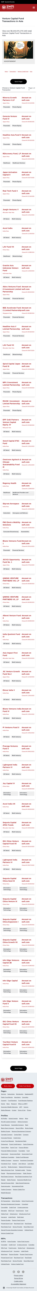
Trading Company (6, 1189)
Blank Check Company (7, 1128)
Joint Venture (22, 1163)
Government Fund (27, 1154)
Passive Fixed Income (18, 1220)
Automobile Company (17, 1125)
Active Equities (16, 1201)
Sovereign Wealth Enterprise (9, 1107)
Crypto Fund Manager (7, 1141)
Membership (19, 1094)
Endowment (4, 1144)
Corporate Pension (6, 1138)
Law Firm (3, 1167)
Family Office (5, 1147)
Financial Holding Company (9, 1150)
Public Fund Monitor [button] (25, 1086)
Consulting (25, 1097)
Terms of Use (22, 1110)
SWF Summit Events (8, 2)
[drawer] (34, 7)
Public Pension (27, 1173)
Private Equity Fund (6, 1223)
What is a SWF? (22, 1103)
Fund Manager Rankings (25, 1100)
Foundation (21, 1150)
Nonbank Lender (20, 1170)
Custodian (31, 1244)
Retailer (3, 1180)
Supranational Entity (17, 1186)
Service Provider (17, 1227)
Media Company (12, 1167)
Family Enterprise (28, 1144)
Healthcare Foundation (7, 1157)
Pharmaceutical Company (14, 1173)
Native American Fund (7, 1170)
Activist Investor (13, 1118)
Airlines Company (23, 1121)
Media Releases (5, 1110)
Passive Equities (6, 1220)
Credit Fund (12, 1207)
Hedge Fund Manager (22, 1157)
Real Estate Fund (6, 1227)
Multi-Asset (20, 1217)
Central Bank (18, 1134)
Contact (14, 1110)
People (3, 1173)
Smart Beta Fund (28, 1227)
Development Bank (20, 1141)
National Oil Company (25, 1167)
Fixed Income (20, 1210)
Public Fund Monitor (7, 1097)
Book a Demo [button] (8, 1086)
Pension (28, 1170)
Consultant (25, 1204)
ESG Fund (11, 1210)
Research (14, 1103)
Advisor (21, 1118)
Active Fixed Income (27, 1201)
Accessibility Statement (18, 1284)
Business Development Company (21, 1131)
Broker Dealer (29, 1128)
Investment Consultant (26, 1160)
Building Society (5, 1131)
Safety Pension (11, 1180)
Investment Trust (6, 1163)
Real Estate (28, 1223)
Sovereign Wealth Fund (24, 1180)
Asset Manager (5, 1125)
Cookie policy (18, 1281)
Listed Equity (12, 1217)
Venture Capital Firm (19, 1189)
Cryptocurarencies (23, 1207)
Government (4, 1154)
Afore (26, 1118)
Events (3, 1103)
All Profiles (4, 1118)
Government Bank (15, 1154)
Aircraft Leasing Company (8, 1121)
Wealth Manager (6, 1192)
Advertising (17, 1097)
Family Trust (13, 1147)
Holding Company (6, 1160)
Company (25, 1134)
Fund (28, 1150)
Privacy (29, 1110)
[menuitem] (4, 1094)
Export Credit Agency (15, 1144)
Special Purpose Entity (7, 1183)
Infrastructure (14, 1214)
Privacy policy (18, 1275)
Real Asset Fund (18, 1223)
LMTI (20, 1107)
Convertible (4, 1207)
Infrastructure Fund (24, 1214)
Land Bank (30, 1163)
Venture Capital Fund (7, 1233)
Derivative (4, 1210)
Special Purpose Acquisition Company (12, 1230)
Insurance (16, 1160)
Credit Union (17, 1138)
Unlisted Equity (29, 1230)
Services (3, 1094)
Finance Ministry (23, 1147)
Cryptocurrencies (22, 1244)
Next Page (18, 81)
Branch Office (20, 1128)
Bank (26, 1125)
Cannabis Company (7, 1134)
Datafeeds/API (29, 1094)
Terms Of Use (18, 1278)
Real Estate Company (7, 1176)
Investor (14, 1163)
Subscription (11, 1094)
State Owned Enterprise (23, 1183)
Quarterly (3, 1100)
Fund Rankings (12, 1100)
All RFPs (3, 1241)
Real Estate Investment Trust (23, 1176)
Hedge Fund (4, 1214)
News (8, 1103)
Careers (26, 1107)
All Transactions (5, 1201)
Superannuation (5, 1186)
